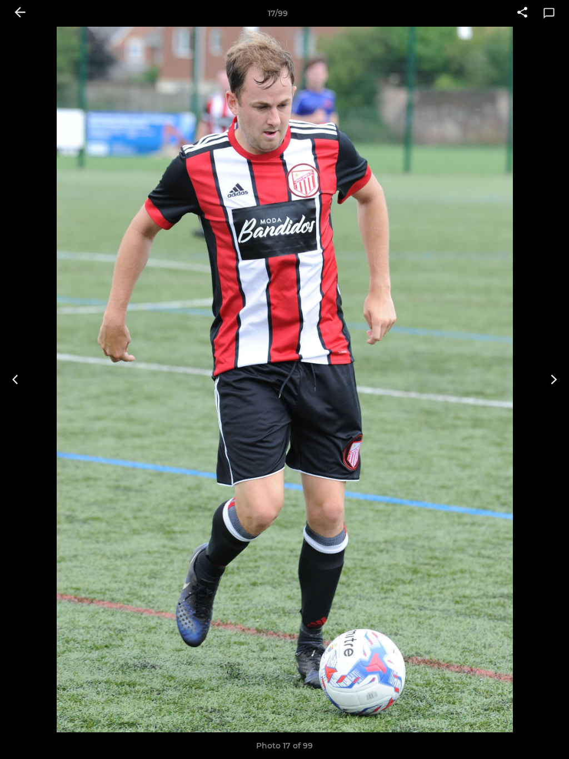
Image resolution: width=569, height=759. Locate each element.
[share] (522, 13)
